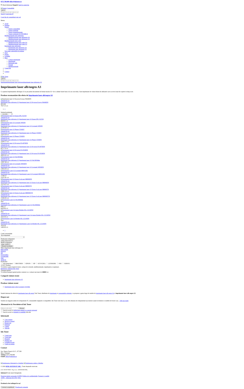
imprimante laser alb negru (26, 293)
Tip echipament (5, 235)
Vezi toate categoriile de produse (14, 51)
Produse (7, 25)
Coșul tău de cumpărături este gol (11, 17)
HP (2, 253)
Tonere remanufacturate (15, 32)
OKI (2, 258)
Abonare (22, 308)
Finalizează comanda (21, 387)
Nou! (6, 53)
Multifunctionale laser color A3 (17, 44)
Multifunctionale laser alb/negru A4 (19, 37)
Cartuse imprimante (14, 59)
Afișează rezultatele (7, 246)
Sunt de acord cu (20, 310)
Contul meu (8, 335)
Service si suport (9, 321)
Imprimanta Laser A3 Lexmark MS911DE (32, 174)
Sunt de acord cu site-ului (17, 312)
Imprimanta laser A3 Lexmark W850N (31, 126)
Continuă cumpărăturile (8, 387)
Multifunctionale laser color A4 (17, 42)
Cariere (7, 326)
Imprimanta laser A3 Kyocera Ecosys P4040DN (33, 102)
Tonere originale (13, 30)
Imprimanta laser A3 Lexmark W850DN (31, 167)
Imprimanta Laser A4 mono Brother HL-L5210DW (34, 215)
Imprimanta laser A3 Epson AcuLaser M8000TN (34, 189)
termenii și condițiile (20, 312)
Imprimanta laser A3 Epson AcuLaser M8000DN (34, 182)
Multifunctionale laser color (13, 41)
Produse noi (8, 340)
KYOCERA (4, 255)
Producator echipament (8, 239)
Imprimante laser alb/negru (13, 46)
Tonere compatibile (14, 29)
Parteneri (7, 325)
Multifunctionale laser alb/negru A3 (19, 39)
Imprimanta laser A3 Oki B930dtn (29, 160)
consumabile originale (65, 293)
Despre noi (8, 323)
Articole (7, 328)
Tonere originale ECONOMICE (18, 34)
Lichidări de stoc (10, 342)
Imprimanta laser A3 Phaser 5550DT (30, 133)
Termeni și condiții (43, 376)
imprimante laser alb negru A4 (105, 293)
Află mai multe (124, 301)
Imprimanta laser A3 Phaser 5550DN (30, 140)
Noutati (10, 65)
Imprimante (11, 61)
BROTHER (4, 249)
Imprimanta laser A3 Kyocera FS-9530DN (32, 153)
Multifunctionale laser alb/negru (14, 35)
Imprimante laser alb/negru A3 (17, 49)
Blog (6, 58)
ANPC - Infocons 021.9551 (9, 378)
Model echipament (6, 242)
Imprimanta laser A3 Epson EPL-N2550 (31, 119)
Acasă (6, 23)
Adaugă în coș (5, 100)
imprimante (53, 293)
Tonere (7, 27)
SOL (19, 378)
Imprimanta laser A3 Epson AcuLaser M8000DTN (34, 196)
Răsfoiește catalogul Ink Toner (10, 268)
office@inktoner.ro (11, 356)
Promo (7, 54)
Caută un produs (9, 344)
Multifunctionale (13, 66)
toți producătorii (8, 263)
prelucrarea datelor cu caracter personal (25, 310)
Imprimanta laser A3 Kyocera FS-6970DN (32, 146)
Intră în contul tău (23, 5)
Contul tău (8, 68)
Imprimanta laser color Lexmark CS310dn (17, 287)
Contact (7, 71)
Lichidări (7, 56)
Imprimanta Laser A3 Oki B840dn (29, 205)
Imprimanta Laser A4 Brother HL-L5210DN (32, 224)
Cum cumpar (8, 319)
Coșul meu (8, 337)
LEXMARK (4, 256)
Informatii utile (12, 63)
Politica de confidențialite (30, 376)
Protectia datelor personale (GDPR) (11, 376)
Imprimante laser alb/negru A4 (17, 47)
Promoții (7, 339)
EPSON (3, 251)
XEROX (3, 260)
